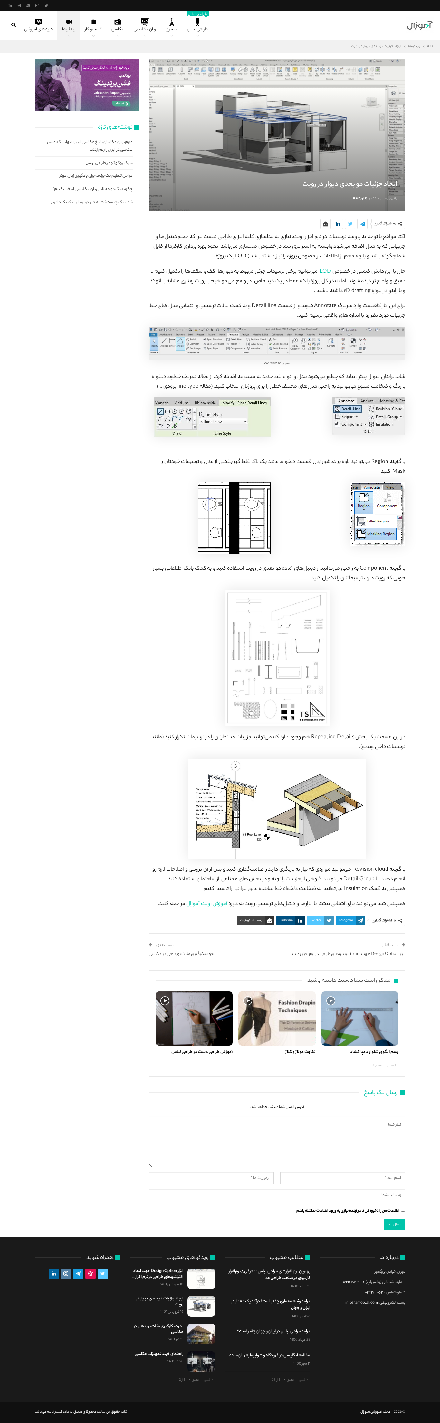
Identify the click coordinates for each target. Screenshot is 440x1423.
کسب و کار (93, 29)
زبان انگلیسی (145, 29)
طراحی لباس (197, 22)
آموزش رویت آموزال (207, 904)
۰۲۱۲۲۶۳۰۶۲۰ (375, 1292)
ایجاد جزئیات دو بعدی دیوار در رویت (159, 1301)
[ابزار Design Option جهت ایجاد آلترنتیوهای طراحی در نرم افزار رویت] (201, 1279)
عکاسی (117, 29)
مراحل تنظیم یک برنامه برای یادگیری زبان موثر (96, 176)
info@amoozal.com (361, 1303)
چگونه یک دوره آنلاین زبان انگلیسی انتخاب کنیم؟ (92, 189)
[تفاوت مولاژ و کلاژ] (276, 1018)
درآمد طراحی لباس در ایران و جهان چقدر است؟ (273, 1331)
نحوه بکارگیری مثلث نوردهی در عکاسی (182, 954)
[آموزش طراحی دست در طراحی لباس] (194, 1018)
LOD (325, 271)
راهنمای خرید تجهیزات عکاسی (159, 1354)
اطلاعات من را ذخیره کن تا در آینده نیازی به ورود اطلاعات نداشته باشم (347, 1211)
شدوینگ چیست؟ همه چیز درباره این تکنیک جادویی (91, 202)
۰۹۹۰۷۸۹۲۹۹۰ (354, 1282)
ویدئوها (68, 29)
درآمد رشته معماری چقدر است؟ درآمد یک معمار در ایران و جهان (270, 1304)
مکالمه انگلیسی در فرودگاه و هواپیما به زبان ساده (269, 1355)
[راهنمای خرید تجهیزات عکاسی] (201, 1361)
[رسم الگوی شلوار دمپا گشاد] (359, 1018)
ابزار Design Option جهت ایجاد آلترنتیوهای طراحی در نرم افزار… (157, 1274)
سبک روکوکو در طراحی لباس (109, 163)
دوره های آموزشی (38, 29)
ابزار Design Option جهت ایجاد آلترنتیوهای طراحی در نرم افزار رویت (348, 954)
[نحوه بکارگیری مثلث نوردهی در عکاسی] (201, 1334)
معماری (172, 29)
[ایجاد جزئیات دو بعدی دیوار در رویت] (201, 1306)
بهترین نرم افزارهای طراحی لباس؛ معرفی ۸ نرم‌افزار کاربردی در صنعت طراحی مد (269, 1274)
